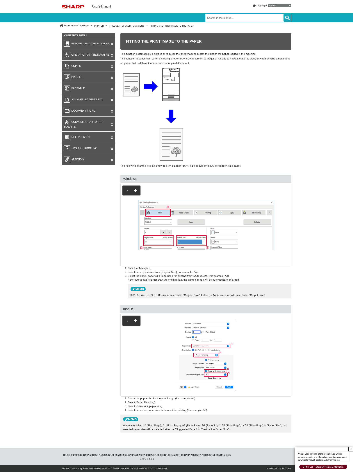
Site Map (65, 468)
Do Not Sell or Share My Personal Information (323, 467)
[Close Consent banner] (350, 449)
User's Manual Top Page (76, 25)
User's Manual (101, 6)
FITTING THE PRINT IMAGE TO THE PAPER (172, 26)
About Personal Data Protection (97, 468)
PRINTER (99, 26)
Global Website (160, 468)
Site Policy (76, 468)
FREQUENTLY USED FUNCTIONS (126, 26)
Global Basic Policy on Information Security (132, 468)
